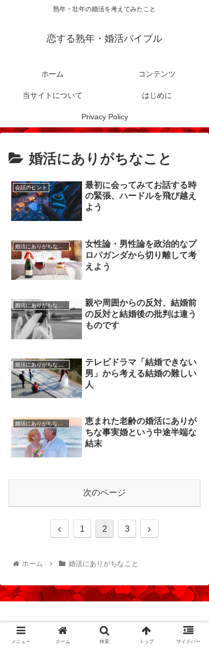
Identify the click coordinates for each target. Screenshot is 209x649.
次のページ (104, 492)
